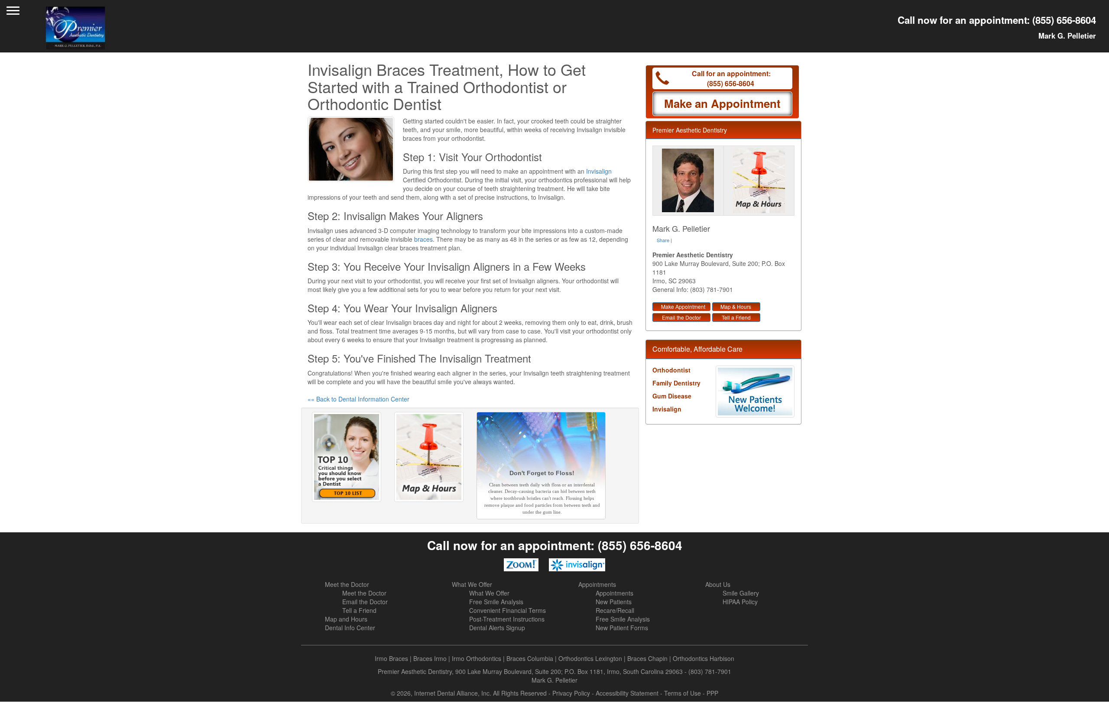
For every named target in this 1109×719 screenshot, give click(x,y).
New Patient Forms (622, 627)
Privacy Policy (571, 693)
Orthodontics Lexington (590, 658)
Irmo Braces (391, 658)
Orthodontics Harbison (703, 658)
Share (663, 239)
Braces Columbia (529, 658)
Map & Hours (735, 306)
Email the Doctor (681, 317)
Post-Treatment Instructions (507, 619)
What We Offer (472, 584)
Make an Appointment (722, 103)
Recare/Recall (615, 610)
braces (423, 239)
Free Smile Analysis (496, 601)
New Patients (614, 601)
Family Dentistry (676, 383)
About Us (717, 584)
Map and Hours (346, 619)
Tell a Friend (736, 317)
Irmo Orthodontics (476, 658)
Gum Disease (671, 396)
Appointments (597, 584)
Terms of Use (682, 693)
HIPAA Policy (740, 601)
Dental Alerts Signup (497, 627)
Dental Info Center (350, 627)
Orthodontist (671, 370)
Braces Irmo (430, 658)
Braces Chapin (647, 658)
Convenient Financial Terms (507, 610)
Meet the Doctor (347, 584)
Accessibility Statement (627, 693)
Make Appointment (683, 306)
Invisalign (599, 171)
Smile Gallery (741, 593)
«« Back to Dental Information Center (358, 399)
